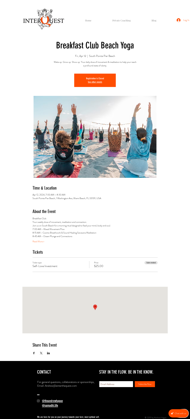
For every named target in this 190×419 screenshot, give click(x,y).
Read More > (38, 241)
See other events (95, 82)
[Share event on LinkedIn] (48, 353)
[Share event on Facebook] (34, 353)
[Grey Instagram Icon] (38, 401)
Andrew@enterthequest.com (61, 386)
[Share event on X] (41, 353)
